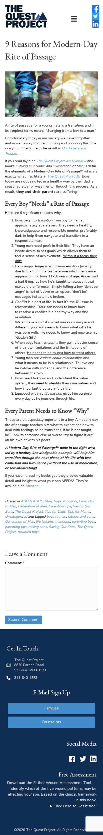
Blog (48, 501)
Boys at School (65, 501)
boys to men (56, 516)
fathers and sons (81, 516)
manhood (62, 521)
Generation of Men (32, 506)
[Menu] (74, 19)
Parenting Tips (59, 506)
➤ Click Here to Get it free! (72, 806)
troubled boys (28, 531)
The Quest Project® (63, 176)
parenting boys (83, 521)
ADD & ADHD (32, 501)
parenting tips (15, 526)
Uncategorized (16, 516)
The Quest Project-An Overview (61, 161)
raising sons (37, 526)
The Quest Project (29, 511)
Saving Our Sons (62, 526)
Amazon (32, 486)
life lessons (45, 521)
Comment (14, 563)
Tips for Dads (55, 511)
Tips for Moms (78, 511)
